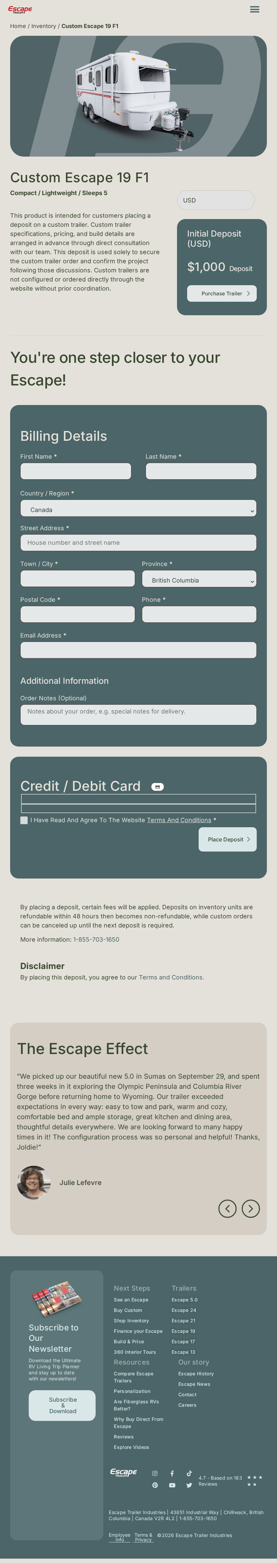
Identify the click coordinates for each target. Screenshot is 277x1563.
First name (38, 456)
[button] (254, 9)
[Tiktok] (189, 1473)
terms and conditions (179, 820)
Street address (44, 528)
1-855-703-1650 (96, 939)
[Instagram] (155, 1473)
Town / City (39, 563)
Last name (164, 456)
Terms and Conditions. (172, 977)
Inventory (43, 26)
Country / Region (47, 493)
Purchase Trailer (222, 293)
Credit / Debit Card (82, 786)
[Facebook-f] (172, 1473)
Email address (43, 635)
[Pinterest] (155, 1485)
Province (157, 563)
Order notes (53, 698)
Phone (154, 599)
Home (18, 26)
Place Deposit (225, 839)
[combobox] (138, 508)
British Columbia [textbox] (175, 580)
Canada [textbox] (41, 509)
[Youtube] (172, 1485)
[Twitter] (189, 1485)
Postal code (40, 599)
